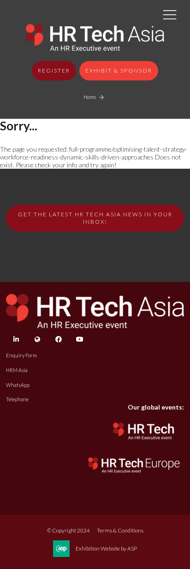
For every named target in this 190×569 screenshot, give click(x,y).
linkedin (16, 339)
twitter (37, 339)
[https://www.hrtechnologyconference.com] (143, 442)
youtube (79, 339)
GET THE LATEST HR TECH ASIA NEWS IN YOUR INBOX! (95, 218)
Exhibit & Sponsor (118, 70)
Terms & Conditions (120, 530)
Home (89, 97)
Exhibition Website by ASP (106, 548)
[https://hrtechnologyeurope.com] (134, 475)
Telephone (17, 399)
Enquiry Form (21, 355)
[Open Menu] (169, 14)
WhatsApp (18, 385)
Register (54, 70)
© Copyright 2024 (68, 530)
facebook (58, 339)
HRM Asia (17, 370)
